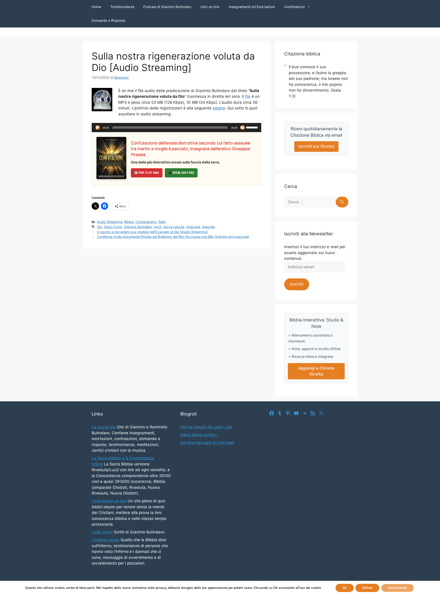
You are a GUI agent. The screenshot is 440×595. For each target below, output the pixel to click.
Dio (99, 227)
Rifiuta (367, 588)
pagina (219, 108)
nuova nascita (173, 227)
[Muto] (242, 127)
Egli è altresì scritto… (199, 434)
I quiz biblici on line (109, 501)
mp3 (157, 227)
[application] (176, 127)
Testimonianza (122, 7)
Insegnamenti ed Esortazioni (252, 7)
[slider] (252, 127)
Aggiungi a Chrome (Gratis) (316, 371)
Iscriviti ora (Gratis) (316, 146)
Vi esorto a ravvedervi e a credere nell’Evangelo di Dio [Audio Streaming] (152, 232)
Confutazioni (294, 7)
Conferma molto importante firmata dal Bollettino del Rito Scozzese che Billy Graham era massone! (173, 237)
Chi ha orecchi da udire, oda (206, 427)
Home (96, 7)
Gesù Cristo (113, 227)
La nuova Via (104, 427)
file (247, 96)
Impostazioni (397, 588)
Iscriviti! (297, 284)
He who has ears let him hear (207, 442)
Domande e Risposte (108, 20)
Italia (161, 222)
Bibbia (129, 222)
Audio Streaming (109, 222)
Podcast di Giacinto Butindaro (167, 7)
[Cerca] (342, 202)
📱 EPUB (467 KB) (181, 172)
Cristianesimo (146, 222)
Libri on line (210, 7)
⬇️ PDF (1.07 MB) (146, 172)
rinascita (208, 227)
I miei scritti (102, 532)
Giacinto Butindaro (138, 227)
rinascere (193, 227)
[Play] (97, 127)
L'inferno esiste (105, 540)
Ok (344, 588)
